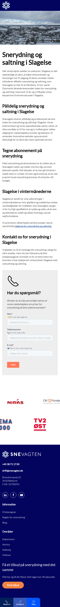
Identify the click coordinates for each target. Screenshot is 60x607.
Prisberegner (9, 511)
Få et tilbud (13, 585)
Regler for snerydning (13, 517)
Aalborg (6, 549)
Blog (4, 522)
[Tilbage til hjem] (6, 5)
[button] (33, 602)
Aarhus (6, 544)
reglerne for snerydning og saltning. (33, 226)
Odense (6, 554)
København (8, 538)
